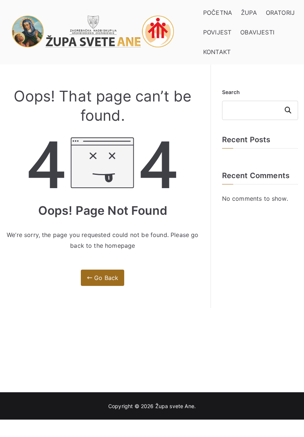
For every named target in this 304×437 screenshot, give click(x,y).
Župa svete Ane (174, 406)
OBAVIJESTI (257, 32)
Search (231, 92)
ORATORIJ (280, 12)
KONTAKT (217, 52)
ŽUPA (249, 12)
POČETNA (217, 12)
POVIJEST (217, 32)
